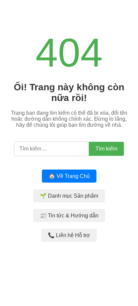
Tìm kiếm (106, 148)
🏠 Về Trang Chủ (69, 176)
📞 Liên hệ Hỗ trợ (69, 235)
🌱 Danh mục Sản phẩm (69, 196)
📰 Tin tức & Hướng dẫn (69, 215)
